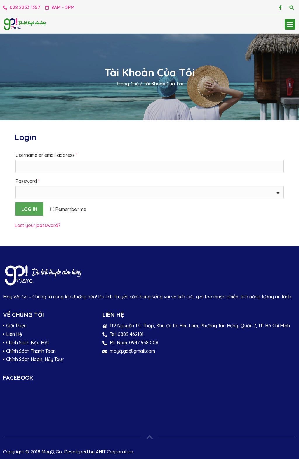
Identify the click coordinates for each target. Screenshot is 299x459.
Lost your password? (37, 225)
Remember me (70, 209)
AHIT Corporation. (115, 452)
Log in (29, 209)
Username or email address (46, 155)
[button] (291, 7)
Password (27, 181)
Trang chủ (127, 84)
